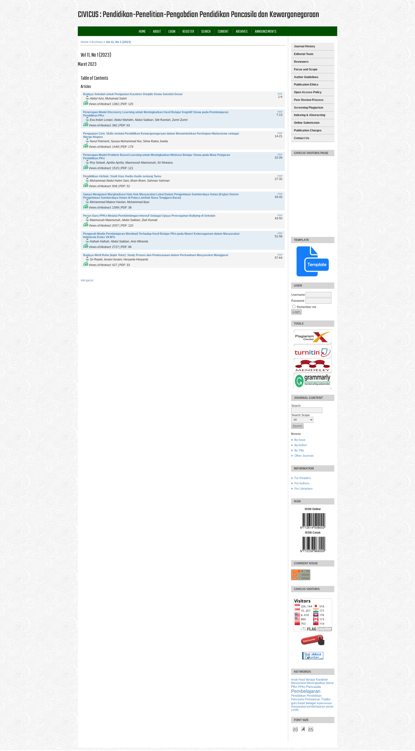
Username (298, 294)
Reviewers (301, 61)
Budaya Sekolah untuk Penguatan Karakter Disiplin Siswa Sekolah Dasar (133, 94)
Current (223, 31)
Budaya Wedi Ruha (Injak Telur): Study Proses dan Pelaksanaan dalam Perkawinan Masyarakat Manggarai (155, 255)
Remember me (306, 307)
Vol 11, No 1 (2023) (118, 42)
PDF (280, 93)
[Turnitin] (312, 357)
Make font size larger (310, 729)
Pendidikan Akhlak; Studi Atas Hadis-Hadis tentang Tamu (122, 176)
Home (142, 31)
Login (171, 31)
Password (297, 300)
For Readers (302, 478)
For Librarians (303, 488)
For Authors (301, 483)
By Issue (299, 440)
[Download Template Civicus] (312, 261)
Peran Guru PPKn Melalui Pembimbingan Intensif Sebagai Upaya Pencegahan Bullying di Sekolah (149, 215)
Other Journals (304, 455)
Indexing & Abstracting (309, 115)
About (157, 31)
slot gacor (87, 280)
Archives (242, 31)
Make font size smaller (295, 729)
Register (188, 31)
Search (206, 31)
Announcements (265, 31)
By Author (300, 445)
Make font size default (303, 729)
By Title (299, 450)
